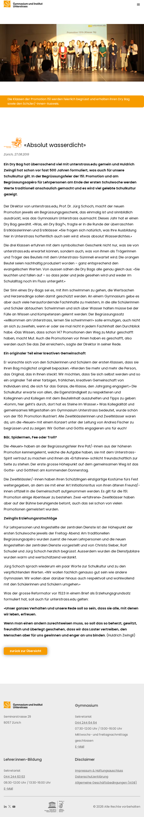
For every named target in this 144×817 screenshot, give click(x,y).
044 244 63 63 (14, 776)
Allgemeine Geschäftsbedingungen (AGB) (106, 782)
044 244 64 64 (86, 722)
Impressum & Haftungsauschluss (99, 770)
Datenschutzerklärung (91, 776)
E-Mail (79, 746)
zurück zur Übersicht (25, 651)
